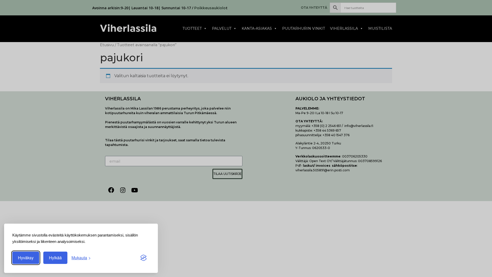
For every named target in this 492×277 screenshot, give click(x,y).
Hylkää (55, 258)
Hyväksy (26, 258)
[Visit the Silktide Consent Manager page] (143, 258)
